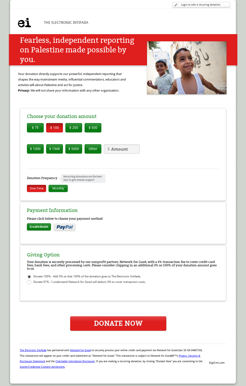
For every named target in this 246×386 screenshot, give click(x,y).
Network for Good (80, 350)
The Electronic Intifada (33, 350)
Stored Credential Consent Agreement (42, 366)
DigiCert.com (217, 362)
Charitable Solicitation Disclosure (75, 361)
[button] (216, 354)
